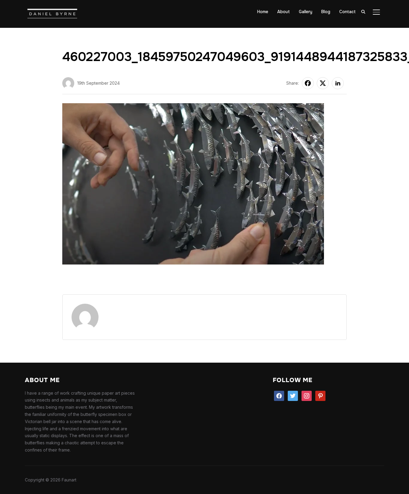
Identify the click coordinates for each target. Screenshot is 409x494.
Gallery (305, 11)
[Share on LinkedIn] (338, 83)
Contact (347, 11)
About (283, 11)
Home (262, 11)
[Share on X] (323, 83)
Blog (325, 11)
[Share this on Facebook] (308, 83)
